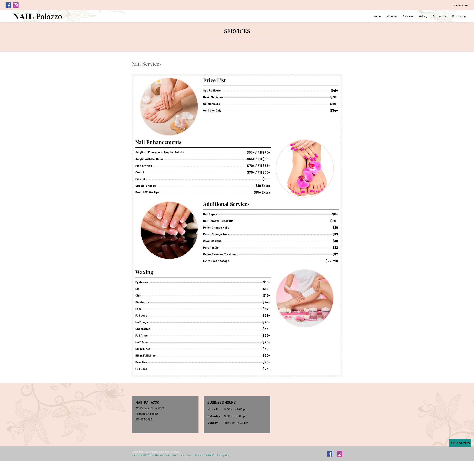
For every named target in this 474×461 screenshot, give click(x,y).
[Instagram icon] (339, 454)
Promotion (459, 16)
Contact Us (440, 16)
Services (408, 16)
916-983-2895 (461, 5)
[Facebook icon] (329, 454)
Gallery (423, 16)
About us (391, 16)
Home (377, 16)
